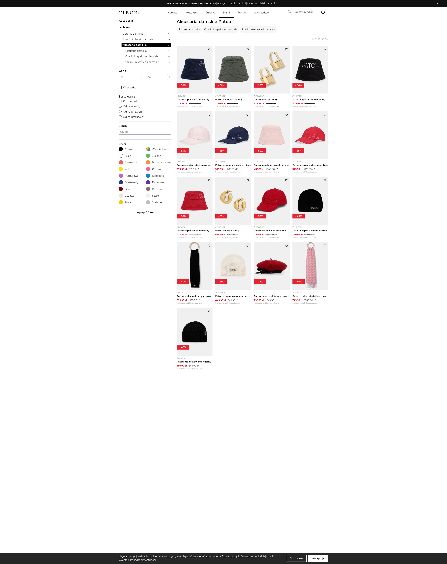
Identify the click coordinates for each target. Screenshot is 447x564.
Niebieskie (158, 175)
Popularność (130, 101)
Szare (155, 195)
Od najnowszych (133, 106)
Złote (128, 202)
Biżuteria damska (189, 29)
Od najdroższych (133, 116)
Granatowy (131, 182)
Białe (128, 155)
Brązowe (157, 189)
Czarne (129, 149)
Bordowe (130, 189)
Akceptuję (318, 558)
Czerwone (131, 162)
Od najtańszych (132, 111)
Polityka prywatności (143, 560)
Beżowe (129, 195)
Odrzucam (296, 558)
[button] (221, 4)
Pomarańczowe (161, 162)
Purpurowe (131, 175)
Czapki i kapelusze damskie (220, 29)
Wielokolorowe (161, 149)
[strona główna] (134, 12)
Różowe (157, 169)
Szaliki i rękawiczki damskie (258, 29)
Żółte (128, 169)
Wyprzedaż (129, 87)
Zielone (156, 155)
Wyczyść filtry (145, 212)
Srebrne (157, 202)
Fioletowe (158, 182)
